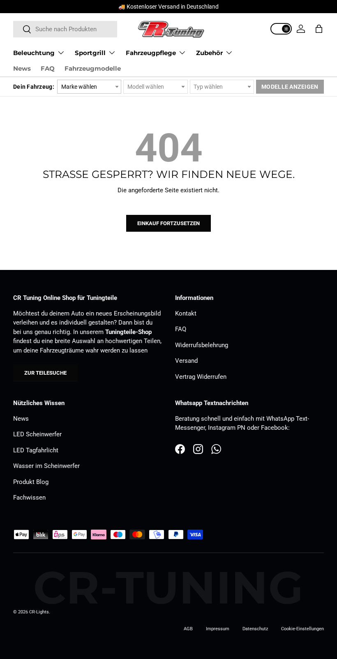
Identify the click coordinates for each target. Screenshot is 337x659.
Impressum (217, 628)
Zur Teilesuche (45, 373)
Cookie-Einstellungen (302, 628)
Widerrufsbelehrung (201, 345)
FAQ (48, 68)
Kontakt (185, 313)
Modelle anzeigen (289, 86)
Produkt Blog (30, 482)
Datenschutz (255, 628)
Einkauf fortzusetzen (168, 223)
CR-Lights (39, 612)
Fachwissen (29, 497)
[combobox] (65, 29)
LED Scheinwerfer (37, 434)
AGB (188, 628)
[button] (319, 29)
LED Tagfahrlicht (35, 450)
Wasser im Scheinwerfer (46, 466)
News (22, 68)
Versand (186, 360)
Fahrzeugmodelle (93, 68)
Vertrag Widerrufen (200, 376)
